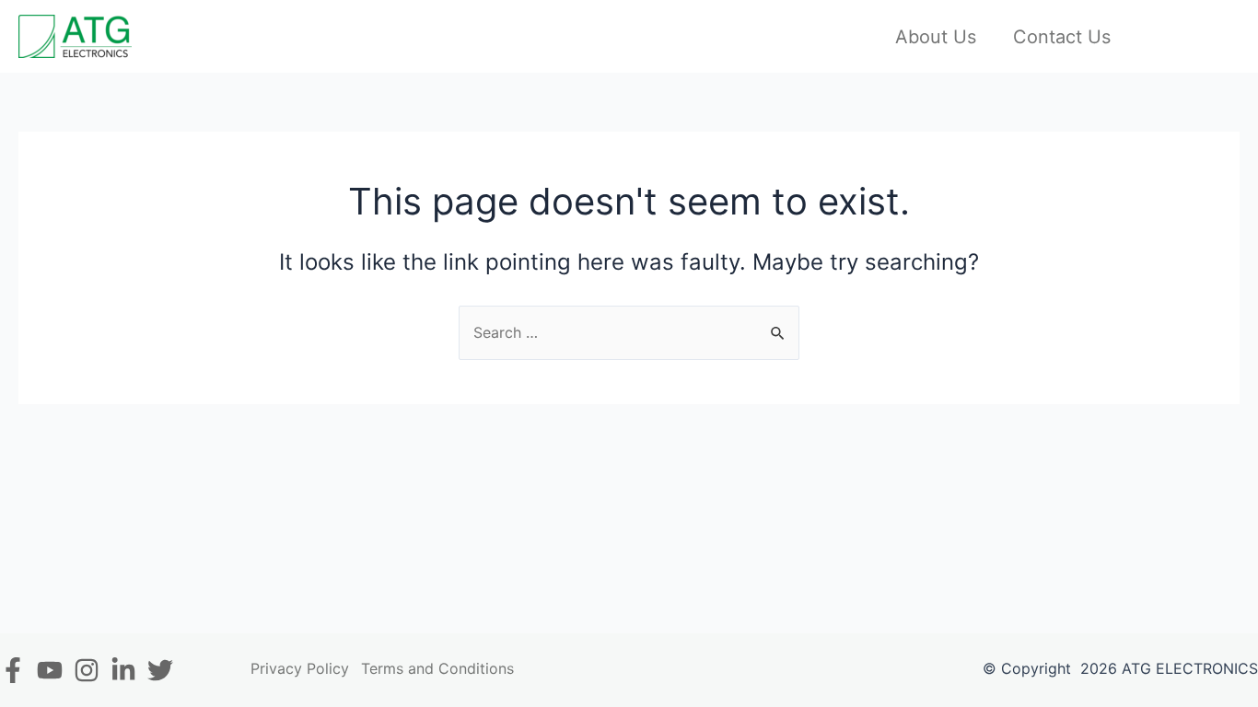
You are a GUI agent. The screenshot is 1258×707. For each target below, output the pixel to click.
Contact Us (1062, 37)
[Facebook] (13, 670)
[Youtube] (50, 670)
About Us (935, 37)
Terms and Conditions (437, 668)
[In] (123, 670)
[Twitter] (160, 670)
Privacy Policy (299, 668)
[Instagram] (86, 670)
